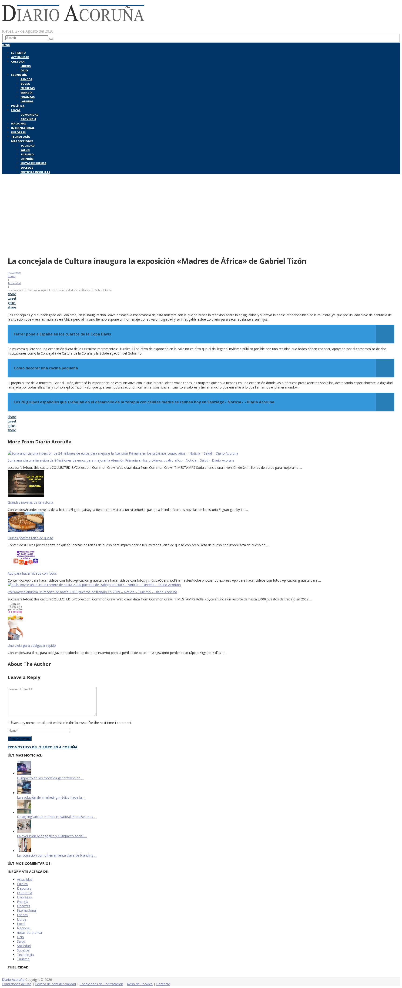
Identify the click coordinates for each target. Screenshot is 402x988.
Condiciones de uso (16, 984)
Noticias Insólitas (35, 172)
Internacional (23, 128)
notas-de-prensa (29, 932)
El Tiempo (18, 52)
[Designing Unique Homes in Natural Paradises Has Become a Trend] (24, 812)
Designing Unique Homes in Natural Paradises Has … (57, 816)
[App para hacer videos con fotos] (201, 557)
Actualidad (20, 57)
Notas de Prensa (33, 163)
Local (15, 110)
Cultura (17, 61)
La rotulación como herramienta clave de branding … (57, 855)
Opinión (27, 159)
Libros (25, 66)
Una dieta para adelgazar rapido (32, 645)
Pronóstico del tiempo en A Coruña (42, 747)
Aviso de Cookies (140, 984)
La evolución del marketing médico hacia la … (51, 797)
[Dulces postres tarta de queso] (201, 522)
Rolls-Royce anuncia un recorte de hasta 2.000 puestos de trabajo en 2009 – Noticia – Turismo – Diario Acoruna (92, 592)
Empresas (27, 88)
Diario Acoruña (13, 979)
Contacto (163, 984)
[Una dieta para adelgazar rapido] (201, 621)
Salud (25, 150)
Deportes (18, 132)
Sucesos (26, 167)
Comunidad (29, 114)
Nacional (18, 123)
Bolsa (25, 83)
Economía (19, 75)
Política (17, 105)
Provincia (28, 119)
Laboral (27, 101)
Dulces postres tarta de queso (30, 538)
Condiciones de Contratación (101, 984)
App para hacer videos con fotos (32, 573)
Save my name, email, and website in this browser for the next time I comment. (72, 722)
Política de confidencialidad (55, 984)
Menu (6, 45)
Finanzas (27, 97)
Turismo (27, 154)
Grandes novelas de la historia (30, 502)
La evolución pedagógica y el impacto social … (52, 836)
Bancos (26, 79)
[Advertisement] (201, 218)
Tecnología (20, 136)
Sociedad (27, 145)
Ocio (24, 70)
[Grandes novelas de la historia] (201, 484)
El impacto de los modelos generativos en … (50, 778)
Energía (26, 92)
